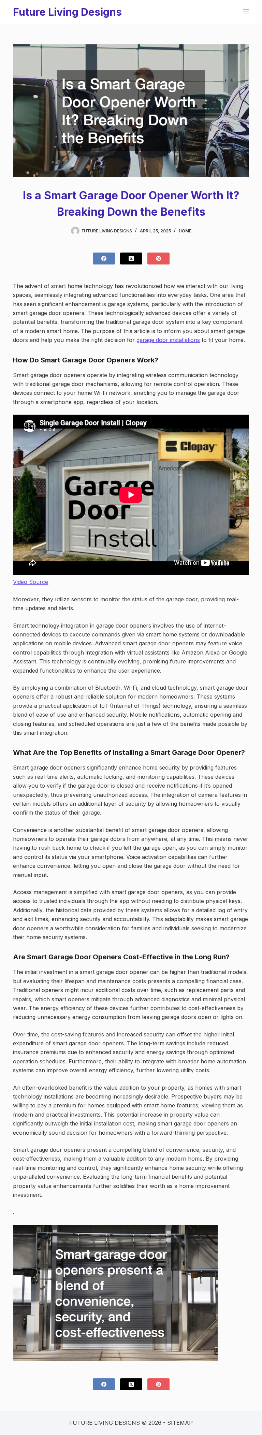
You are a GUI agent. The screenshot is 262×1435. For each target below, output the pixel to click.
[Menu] (246, 12)
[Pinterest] (158, 258)
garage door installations (168, 339)
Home (185, 230)
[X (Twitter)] (131, 258)
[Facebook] (104, 258)
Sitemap (180, 1422)
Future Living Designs (67, 12)
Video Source (30, 581)
